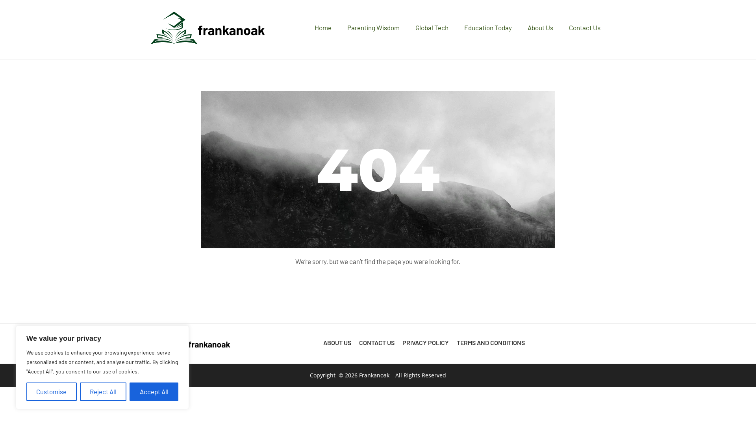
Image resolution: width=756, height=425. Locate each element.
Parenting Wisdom (373, 27)
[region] (102, 367)
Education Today (488, 27)
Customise (51, 391)
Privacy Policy (425, 342)
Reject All (103, 391)
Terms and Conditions (491, 342)
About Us (540, 27)
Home (323, 27)
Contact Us (584, 27)
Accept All (154, 391)
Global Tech (431, 27)
